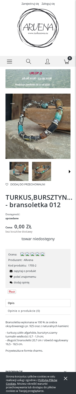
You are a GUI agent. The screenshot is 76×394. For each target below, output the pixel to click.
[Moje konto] (47, 62)
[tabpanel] (38, 336)
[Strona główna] (38, 28)
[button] (9, 61)
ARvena (28, 260)
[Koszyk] (66, 61)
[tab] (38, 303)
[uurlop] (38, 78)
